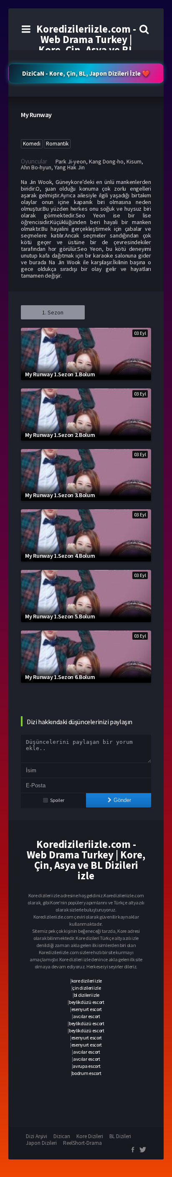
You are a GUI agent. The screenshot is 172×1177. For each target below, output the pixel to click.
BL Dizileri (120, 1136)
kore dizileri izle (86, 981)
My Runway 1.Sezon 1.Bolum (60, 374)
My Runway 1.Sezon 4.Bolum (60, 555)
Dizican (61, 1136)
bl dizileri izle (86, 995)
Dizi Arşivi (36, 1136)
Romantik (57, 143)
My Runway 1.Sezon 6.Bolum (60, 677)
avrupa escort (86, 1066)
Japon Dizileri (41, 1142)
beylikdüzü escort (86, 1002)
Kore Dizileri (89, 1136)
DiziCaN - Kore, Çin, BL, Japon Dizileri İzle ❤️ (86, 73)
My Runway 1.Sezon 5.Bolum (60, 616)
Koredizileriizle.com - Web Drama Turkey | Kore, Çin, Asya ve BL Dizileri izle (86, 44)
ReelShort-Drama (82, 1142)
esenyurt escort (86, 1009)
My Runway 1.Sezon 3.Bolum (60, 495)
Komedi (31, 143)
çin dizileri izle (86, 988)
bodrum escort (86, 1073)
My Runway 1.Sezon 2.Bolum (60, 435)
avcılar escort (86, 1016)
